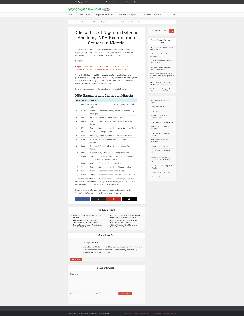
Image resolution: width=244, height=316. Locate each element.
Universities (137, 313)
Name (73, 293)
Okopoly (89, 2)
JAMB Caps (154, 111)
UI (130, 2)
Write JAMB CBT (84, 15)
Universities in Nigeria (127, 15)
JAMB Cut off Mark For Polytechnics (162, 122)
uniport (95, 2)
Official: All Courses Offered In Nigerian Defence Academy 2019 (102, 69)
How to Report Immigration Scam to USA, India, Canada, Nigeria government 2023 (162, 76)
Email (97, 293)
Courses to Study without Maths (161, 172)
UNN (127, 2)
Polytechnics (145, 313)
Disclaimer (166, 313)
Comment (74, 274)
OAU (113, 2)
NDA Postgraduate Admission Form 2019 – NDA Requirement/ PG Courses (124, 221)
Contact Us (173, 313)
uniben (123, 2)
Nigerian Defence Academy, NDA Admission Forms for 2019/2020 (102, 66)
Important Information (105, 15)
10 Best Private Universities (151, 15)
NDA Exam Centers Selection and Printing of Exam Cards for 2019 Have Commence (125, 216)
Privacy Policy (158, 313)
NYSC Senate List (156, 177)
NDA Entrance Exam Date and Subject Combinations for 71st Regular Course (85, 221)
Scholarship (107, 2)
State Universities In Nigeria (159, 146)
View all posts (76, 259)
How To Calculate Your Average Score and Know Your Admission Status (161, 159)
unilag (100, 2)
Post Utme (71, 2)
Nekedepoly (78, 2)
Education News (128, 313)
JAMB (84, 2)
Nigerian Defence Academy (83, 22)
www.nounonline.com (157, 106)
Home (71, 15)
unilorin (117, 2)
